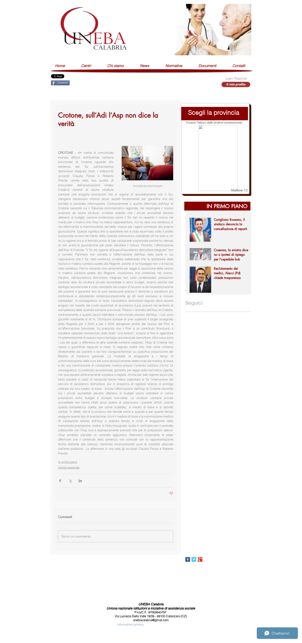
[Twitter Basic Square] (193, 559)
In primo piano (67, 462)
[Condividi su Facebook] (60, 481)
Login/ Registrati (236, 78)
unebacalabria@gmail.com (151, 620)
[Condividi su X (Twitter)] (70, 481)
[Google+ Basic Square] (200, 559)
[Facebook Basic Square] (187, 559)
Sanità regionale (69, 467)
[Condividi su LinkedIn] (80, 481)
